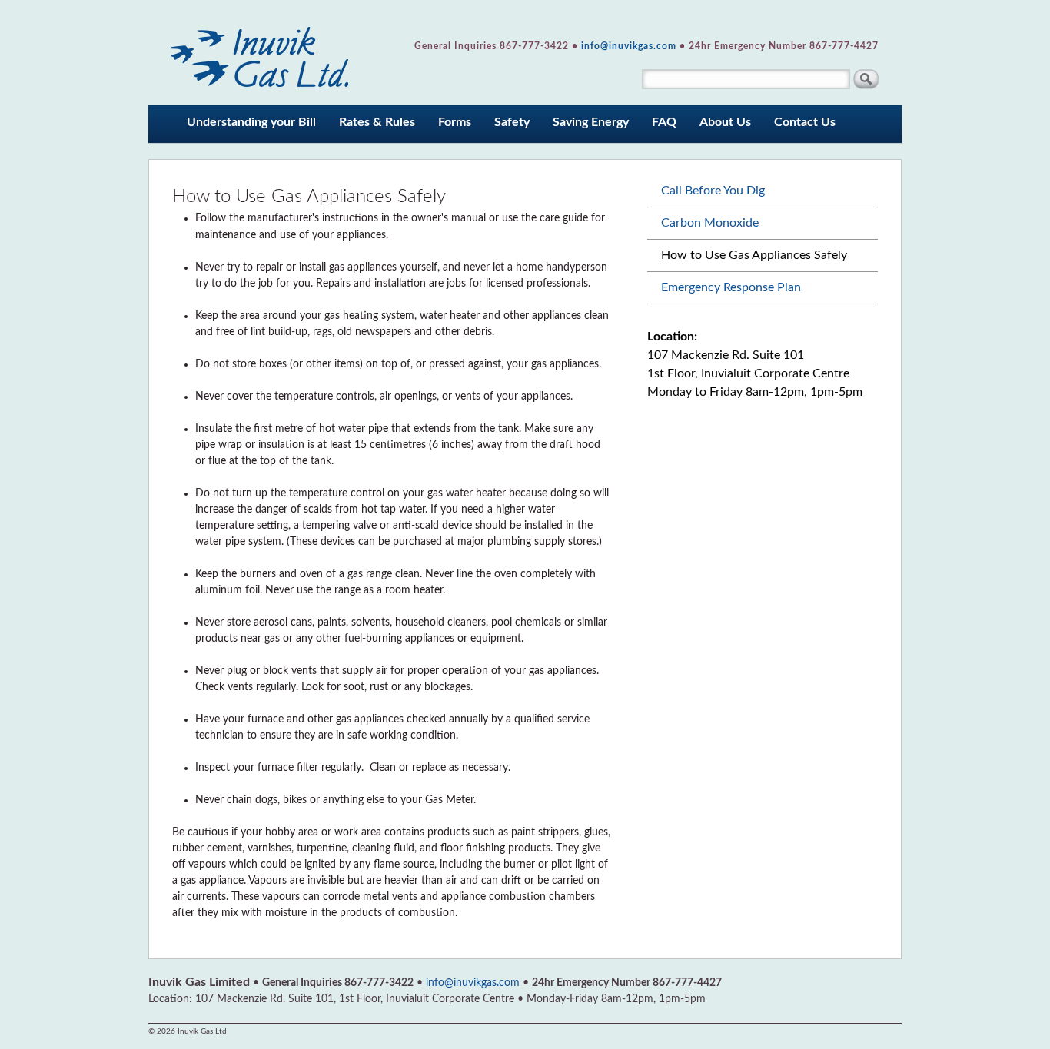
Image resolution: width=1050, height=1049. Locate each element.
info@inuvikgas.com (628, 46)
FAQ (664, 122)
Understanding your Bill (251, 122)
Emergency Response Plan (731, 287)
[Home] (261, 51)
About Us (725, 122)
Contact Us (805, 122)
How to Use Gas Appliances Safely (754, 255)
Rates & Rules (377, 122)
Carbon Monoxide (710, 223)
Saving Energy (591, 122)
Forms (454, 122)
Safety (512, 122)
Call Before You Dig (713, 190)
